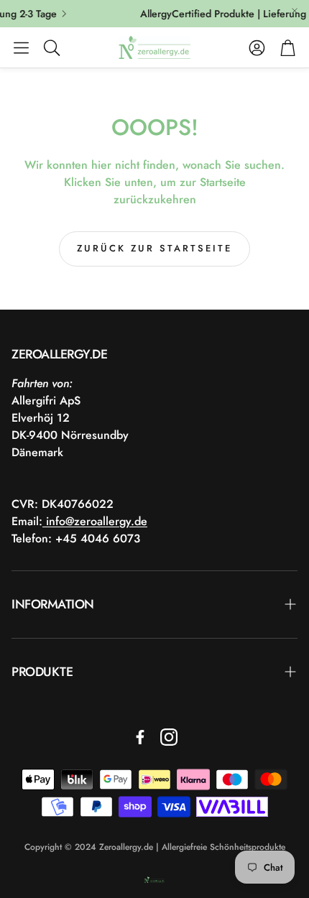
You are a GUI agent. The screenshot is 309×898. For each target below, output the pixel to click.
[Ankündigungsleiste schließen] (294, 11)
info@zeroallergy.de (94, 521)
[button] (21, 47)
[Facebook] (140, 737)
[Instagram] (168, 737)
